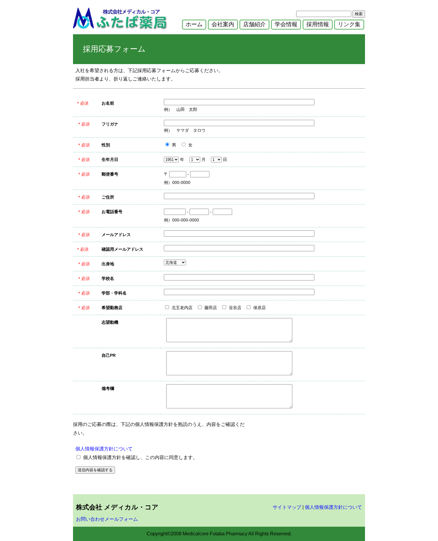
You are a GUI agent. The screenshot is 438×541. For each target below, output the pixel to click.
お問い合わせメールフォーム (107, 519)
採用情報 (317, 24)
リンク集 (349, 24)
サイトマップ (287, 507)
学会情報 (286, 24)
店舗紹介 (254, 24)
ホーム (194, 24)
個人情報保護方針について (104, 448)
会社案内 (223, 24)
